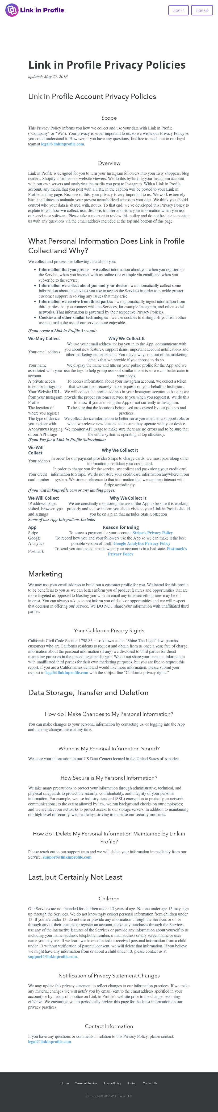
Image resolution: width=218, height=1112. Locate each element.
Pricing (131, 1083)
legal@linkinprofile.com (62, 144)
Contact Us (150, 1083)
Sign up (202, 10)
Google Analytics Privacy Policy (142, 543)
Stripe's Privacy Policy (153, 532)
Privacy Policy (112, 1083)
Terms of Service (86, 1083)
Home (65, 1083)
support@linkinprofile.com (67, 857)
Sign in (179, 10)
